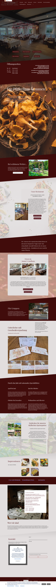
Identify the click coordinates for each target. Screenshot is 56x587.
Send (38, 556)
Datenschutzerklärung (17, 558)
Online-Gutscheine (16, 56)
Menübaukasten (26, 56)
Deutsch (7, 0)
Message (30, 541)
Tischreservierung (16, 51)
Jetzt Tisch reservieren (37, 215)
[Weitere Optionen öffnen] (33, 4)
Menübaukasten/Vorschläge (28, 289)
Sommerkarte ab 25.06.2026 (17, 172)
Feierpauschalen (37, 56)
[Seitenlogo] (10, 3)
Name (30, 537)
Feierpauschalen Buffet (28, 291)
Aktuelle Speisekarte (26, 51)
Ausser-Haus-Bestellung (37, 51)
